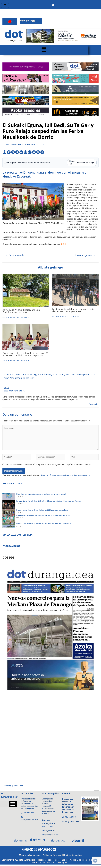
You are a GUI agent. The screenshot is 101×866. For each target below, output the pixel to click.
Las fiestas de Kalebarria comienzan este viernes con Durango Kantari (73, 310)
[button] (44, 50)
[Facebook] (4, 152)
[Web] (84, 457)
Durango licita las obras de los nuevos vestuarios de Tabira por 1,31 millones (43, 524)
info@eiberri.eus (72, 821)
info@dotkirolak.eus (29, 819)
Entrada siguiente (85, 255)
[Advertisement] (50, 739)
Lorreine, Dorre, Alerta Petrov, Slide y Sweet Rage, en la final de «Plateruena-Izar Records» (49, 501)
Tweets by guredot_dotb (12, 786)
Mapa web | (24, 855)
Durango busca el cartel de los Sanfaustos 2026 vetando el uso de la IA (42, 510)
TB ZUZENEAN (27, 21)
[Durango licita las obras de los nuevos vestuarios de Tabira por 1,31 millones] (8, 525)
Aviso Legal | (36, 855)
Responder (94, 404)
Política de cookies (73, 855)
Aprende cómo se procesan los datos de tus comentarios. (66, 475)
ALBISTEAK (30, 144)
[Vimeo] (35, 849)
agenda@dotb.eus (51, 835)
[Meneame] (30, 152)
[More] (42, 152)
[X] (9, 152)
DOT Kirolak (27, 793)
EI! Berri (66, 793)
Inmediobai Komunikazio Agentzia (54, 862)
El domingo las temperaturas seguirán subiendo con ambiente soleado (41, 494)
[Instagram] (25, 152)
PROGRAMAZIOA (11, 546)
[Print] (38, 152)
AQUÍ (63, 244)
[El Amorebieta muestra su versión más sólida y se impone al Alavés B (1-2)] (8, 518)
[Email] (34, 152)
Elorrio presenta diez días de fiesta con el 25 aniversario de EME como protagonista (25, 354)
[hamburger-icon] (5, 5)
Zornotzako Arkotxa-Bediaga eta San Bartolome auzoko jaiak (21, 311)
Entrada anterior (15, 255)
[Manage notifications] (95, 861)
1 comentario (8, 144)
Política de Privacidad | (53, 855)
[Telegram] (17, 152)
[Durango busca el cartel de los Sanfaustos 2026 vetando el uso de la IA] (8, 511)
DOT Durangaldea (50, 793)
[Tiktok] (43, 849)
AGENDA (19, 144)
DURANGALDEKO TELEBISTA (17, 534)
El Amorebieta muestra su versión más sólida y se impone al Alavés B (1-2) (43, 515)
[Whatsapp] (21, 152)
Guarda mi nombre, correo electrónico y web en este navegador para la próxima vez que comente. (48, 464)
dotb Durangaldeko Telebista (32, 860)
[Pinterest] (13, 152)
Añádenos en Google (85, 162)
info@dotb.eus (49, 831)
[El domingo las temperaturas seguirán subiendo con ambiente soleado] (8, 496)
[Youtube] (31, 849)
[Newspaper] (54, 849)
